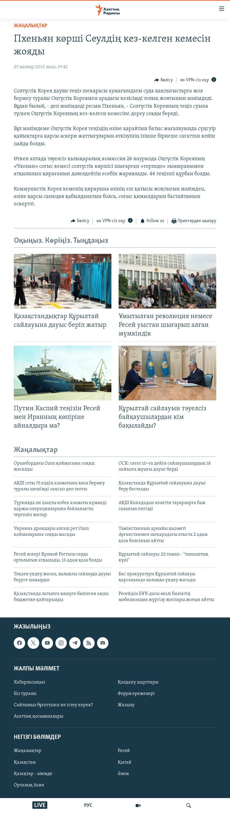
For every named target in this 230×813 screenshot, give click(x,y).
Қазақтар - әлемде (33, 773)
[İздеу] (189, 805)
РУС (88, 805)
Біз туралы (25, 693)
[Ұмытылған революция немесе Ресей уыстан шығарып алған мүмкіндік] (167, 281)
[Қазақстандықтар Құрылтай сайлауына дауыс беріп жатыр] (62, 281)
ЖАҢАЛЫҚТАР (30, 26)
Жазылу (126, 705)
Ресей (124, 751)
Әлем (123, 773)
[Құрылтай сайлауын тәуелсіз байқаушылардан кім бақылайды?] (167, 373)
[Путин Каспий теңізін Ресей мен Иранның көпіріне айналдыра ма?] (62, 373)
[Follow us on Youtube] (47, 643)
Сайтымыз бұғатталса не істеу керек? (53, 705)
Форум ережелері (136, 693)
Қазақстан (25, 762)
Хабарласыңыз (29, 682)
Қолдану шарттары (138, 682)
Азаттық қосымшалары (38, 716)
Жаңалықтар (27, 751)
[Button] (163, 80)
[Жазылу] (102, 643)
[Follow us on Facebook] (19, 643)
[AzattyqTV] (138, 805)
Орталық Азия (29, 785)
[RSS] (88, 643)
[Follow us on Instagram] (61, 643)
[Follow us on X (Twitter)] (33, 643)
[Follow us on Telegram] (75, 643)
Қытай (124, 762)
